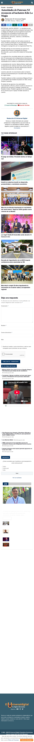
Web (2, 339)
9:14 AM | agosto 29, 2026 (8, 451)
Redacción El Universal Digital (15, 19)
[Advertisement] (17, 621)
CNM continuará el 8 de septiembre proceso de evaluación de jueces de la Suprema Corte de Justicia (16, 443)
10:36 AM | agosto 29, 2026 (8, 372)
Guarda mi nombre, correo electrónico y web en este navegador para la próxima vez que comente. (17, 347)
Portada (3, 7)
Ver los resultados (17, 477)
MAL (4, 470)
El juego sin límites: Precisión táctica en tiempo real (16, 158)
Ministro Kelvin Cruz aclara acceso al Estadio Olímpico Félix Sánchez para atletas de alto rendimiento (17, 370)
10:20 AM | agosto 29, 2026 (8, 378)
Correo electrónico (6, 332)
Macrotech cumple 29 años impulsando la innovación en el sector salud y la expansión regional (15, 287)
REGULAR (6, 468)
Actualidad (10, 7)
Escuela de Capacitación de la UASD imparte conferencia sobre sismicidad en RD (15, 261)
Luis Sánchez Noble (7, 440)
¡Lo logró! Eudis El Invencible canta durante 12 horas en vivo (16, 236)
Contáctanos (10, 720)
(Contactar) (17, 128)
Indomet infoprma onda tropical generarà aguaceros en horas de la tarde (17, 449)
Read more (7, 518)
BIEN (4, 466)
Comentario (5, 306)
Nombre (3, 325)
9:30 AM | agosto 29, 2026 (8, 445)
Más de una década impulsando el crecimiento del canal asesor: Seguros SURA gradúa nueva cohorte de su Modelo (16, 209)
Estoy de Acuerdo (27, 740)
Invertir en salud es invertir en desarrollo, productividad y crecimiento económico (14, 183)
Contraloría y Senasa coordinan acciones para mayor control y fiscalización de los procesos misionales (16, 376)
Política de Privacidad (13, 740)
